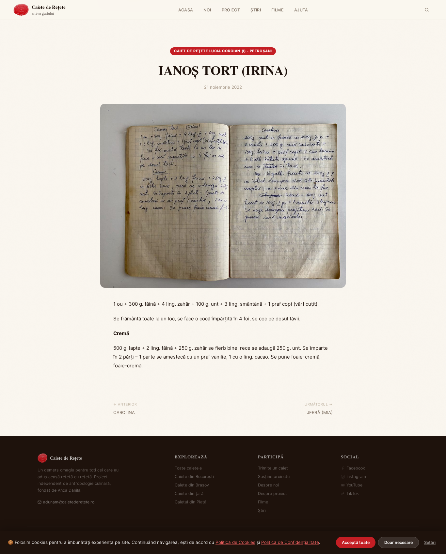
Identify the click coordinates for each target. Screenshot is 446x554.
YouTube (354, 485)
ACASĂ (185, 10)
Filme (263, 502)
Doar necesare (398, 542)
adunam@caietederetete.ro (68, 502)
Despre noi (268, 485)
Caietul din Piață (190, 502)
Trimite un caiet (273, 468)
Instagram (356, 476)
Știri (262, 510)
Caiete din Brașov (192, 485)
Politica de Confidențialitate (290, 542)
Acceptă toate (356, 542)
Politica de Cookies (235, 542)
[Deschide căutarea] (427, 10)
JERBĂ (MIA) (320, 412)
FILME (277, 10)
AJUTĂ (301, 10)
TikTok (352, 493)
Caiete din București (194, 476)
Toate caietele (188, 468)
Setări (430, 542)
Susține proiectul (274, 476)
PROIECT (231, 10)
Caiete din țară (189, 493)
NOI (207, 10)
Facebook (355, 468)
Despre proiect (272, 493)
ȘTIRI (255, 10)
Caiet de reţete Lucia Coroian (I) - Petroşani (223, 51)
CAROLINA (124, 412)
